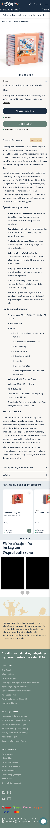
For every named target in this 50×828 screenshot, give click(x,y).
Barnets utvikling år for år (14, 741)
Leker (10, 21)
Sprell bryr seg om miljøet (14, 687)
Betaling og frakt (10, 762)
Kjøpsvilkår (7, 758)
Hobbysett (25, 21)
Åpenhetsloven (9, 695)
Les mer (6, 103)
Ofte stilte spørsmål (12, 783)
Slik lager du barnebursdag (15, 733)
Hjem (4, 21)
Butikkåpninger (9, 678)
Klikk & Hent (7, 779)
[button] (20, 75)
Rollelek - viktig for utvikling (15, 729)
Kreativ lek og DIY (10, 737)
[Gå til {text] (3, 793)
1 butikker (9, 532)
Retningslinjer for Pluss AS (14, 699)
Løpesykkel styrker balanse (15, 716)
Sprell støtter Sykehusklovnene (16, 691)
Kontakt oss (7, 754)
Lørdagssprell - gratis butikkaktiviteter (20, 682)
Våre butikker (8, 674)
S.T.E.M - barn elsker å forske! (16, 720)
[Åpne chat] (43, 821)
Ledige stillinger (9, 703)
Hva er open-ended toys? (14, 724)
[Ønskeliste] (35, 3)
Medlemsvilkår (8, 771)
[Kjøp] (29, 531)
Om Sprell (6, 670)
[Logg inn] (30, 3)
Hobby (16, 21)
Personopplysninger (11, 775)
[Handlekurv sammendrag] (41, 3)
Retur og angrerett (11, 766)
